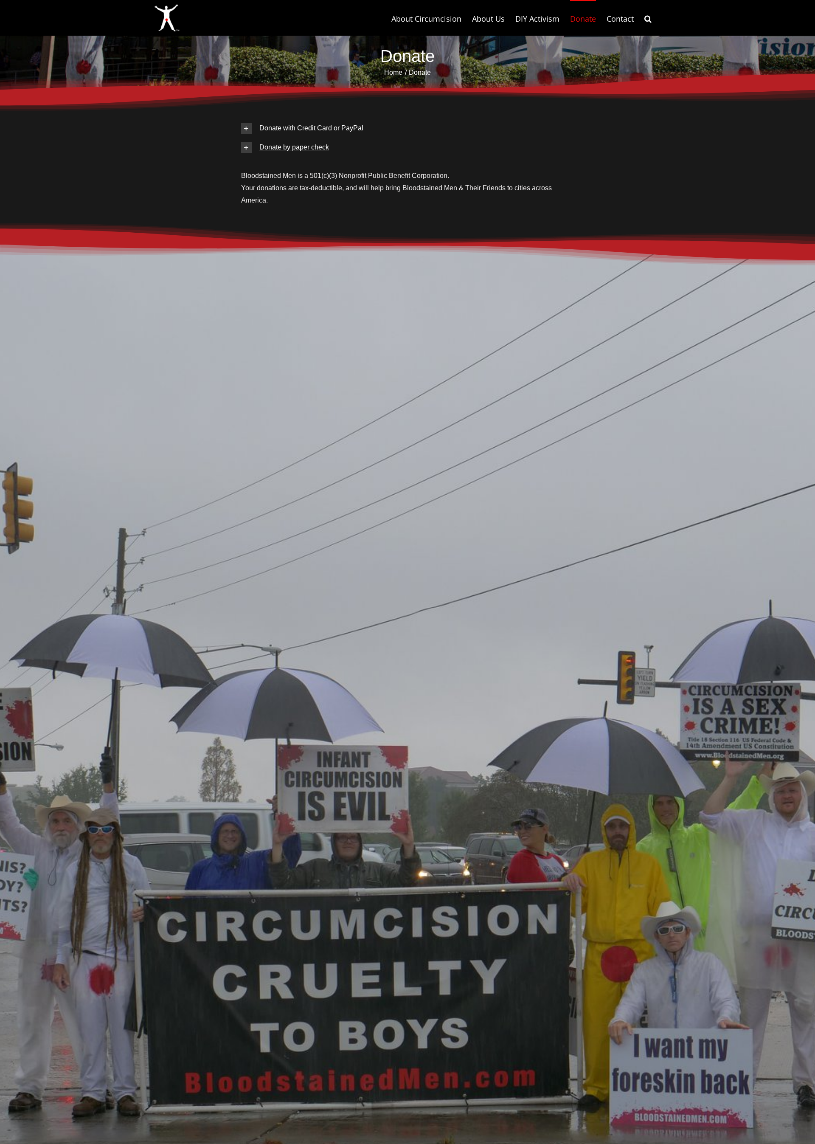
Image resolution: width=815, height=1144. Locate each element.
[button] (648, 18)
